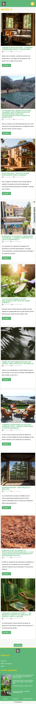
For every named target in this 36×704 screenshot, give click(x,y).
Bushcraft (3, 661)
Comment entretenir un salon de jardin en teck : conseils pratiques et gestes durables (17, 426)
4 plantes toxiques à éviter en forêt (22, 686)
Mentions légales (28, 699)
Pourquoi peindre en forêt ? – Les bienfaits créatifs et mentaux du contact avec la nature (16, 614)
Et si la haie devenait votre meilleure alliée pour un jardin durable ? (16, 300)
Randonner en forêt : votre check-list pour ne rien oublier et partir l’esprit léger (23, 682)
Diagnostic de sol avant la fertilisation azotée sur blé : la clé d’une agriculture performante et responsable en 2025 (18, 552)
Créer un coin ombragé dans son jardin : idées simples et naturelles (18, 363)
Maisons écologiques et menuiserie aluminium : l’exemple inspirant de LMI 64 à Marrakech (17, 238)
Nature (3, 666)
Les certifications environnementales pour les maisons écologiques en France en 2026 (23, 676)
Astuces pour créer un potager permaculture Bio (21, 692)
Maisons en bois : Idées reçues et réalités (16, 488)
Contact (5, 699)
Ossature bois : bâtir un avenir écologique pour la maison (15, 174)
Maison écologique (6, 663)
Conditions (15, 699)
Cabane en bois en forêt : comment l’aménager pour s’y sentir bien (17, 48)
